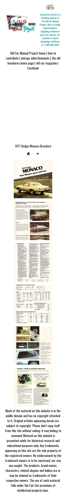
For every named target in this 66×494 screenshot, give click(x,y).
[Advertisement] (33, 109)
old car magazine (46, 62)
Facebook (33, 67)
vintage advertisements (35, 58)
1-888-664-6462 (51, 45)
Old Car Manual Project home (27, 53)
